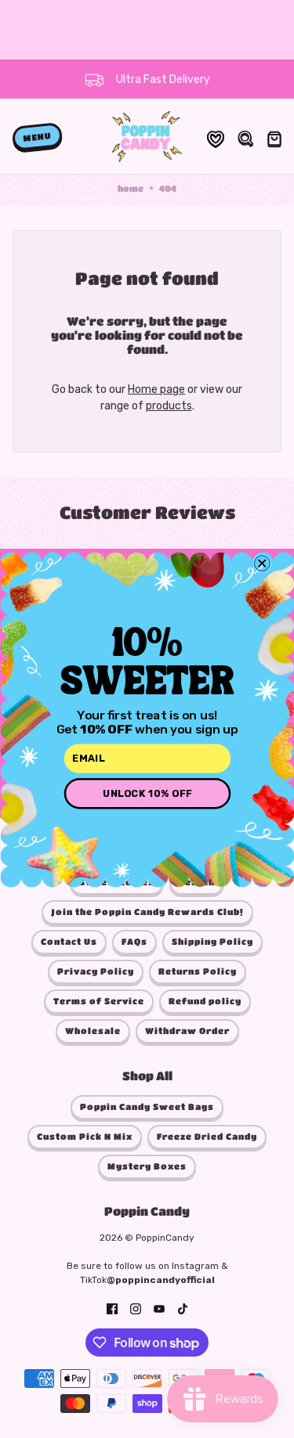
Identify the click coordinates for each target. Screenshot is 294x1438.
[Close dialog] (262, 563)
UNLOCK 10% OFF (147, 792)
